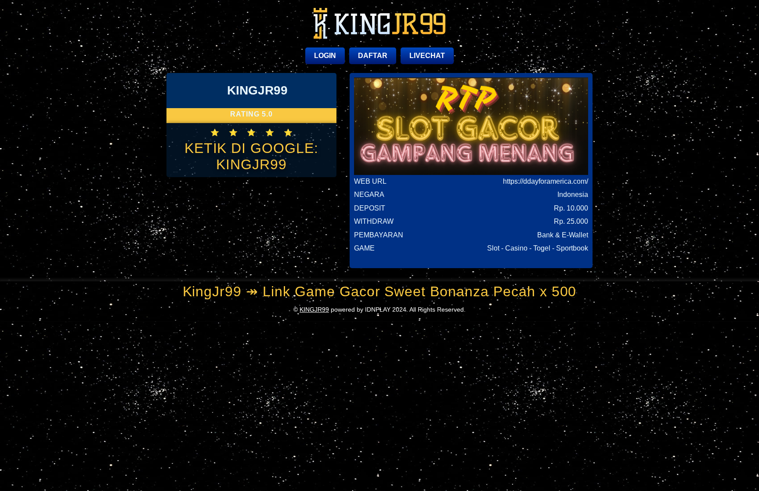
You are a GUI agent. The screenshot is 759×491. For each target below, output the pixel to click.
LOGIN (325, 55)
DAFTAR (372, 55)
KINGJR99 (314, 309)
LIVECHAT (427, 55)
